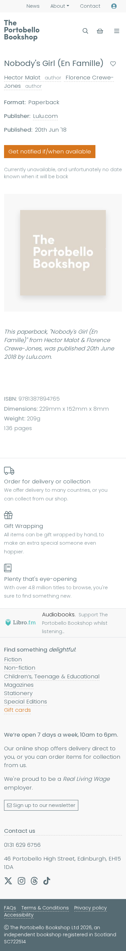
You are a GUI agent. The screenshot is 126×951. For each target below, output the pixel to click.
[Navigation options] (115, 31)
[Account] (114, 6)
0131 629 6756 (22, 845)
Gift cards (17, 710)
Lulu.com (45, 116)
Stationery (18, 693)
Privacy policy (90, 907)
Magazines (19, 685)
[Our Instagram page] (21, 881)
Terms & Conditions (45, 907)
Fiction (13, 659)
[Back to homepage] (21, 30)
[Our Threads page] (34, 881)
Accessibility (19, 914)
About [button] (57, 6)
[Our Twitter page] (8, 881)
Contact (90, 6)
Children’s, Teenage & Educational (51, 676)
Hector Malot (32, 77)
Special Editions (25, 701)
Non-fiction (19, 668)
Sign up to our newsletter (44, 805)
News (33, 6)
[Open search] (85, 31)
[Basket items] (100, 31)
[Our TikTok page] (46, 881)
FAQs (10, 907)
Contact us (19, 831)
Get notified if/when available (49, 151)
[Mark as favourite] (113, 63)
